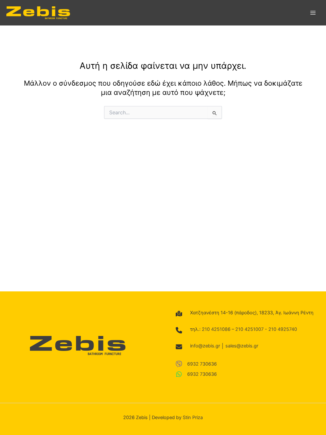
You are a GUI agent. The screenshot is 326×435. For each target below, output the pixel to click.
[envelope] (179, 347)
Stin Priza (193, 417)
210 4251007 (249, 329)
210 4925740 (282, 329)
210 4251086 (216, 329)
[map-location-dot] (179, 313)
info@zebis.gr (205, 346)
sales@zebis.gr (241, 346)
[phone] (179, 330)
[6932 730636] (196, 364)
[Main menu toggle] (313, 12)
